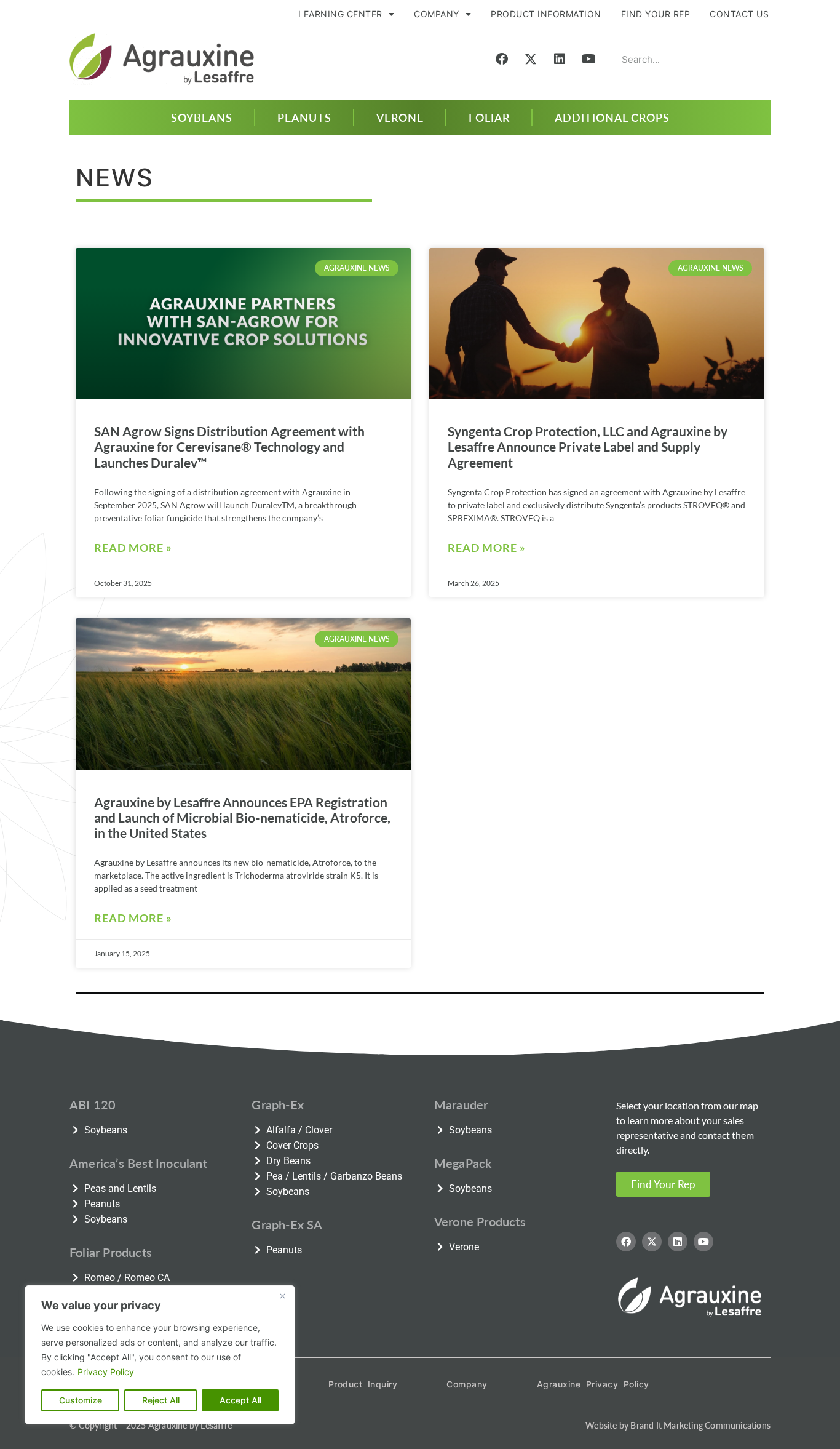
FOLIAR (489, 117)
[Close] (282, 1295)
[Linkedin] (559, 59)
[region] (160, 1354)
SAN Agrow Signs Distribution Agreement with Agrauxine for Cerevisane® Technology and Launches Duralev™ (229, 446)
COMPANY (436, 14)
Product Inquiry (363, 1384)
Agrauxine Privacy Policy (593, 1384)
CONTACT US (739, 14)
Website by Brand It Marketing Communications (678, 1425)
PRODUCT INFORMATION (546, 14)
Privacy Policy (105, 1372)
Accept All (240, 1400)
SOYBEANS (201, 117)
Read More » (133, 547)
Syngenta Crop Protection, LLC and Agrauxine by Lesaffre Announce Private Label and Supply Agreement (587, 446)
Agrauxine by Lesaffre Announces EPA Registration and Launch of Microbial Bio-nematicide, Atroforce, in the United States (242, 817)
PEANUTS (304, 117)
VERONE (400, 117)
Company (467, 1384)
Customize (80, 1400)
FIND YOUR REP (656, 14)
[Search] (752, 59)
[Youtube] (588, 59)
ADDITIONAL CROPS (612, 117)
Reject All (161, 1400)
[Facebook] (501, 59)
